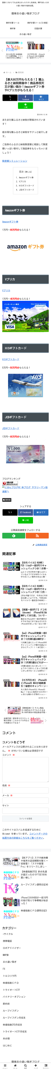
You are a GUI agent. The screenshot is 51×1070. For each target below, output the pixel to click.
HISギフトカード (26, 186)
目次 (21, 172)
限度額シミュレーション (14, 161)
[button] (45, 621)
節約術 (7, 500)
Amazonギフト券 (26, 177)
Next (48, 50)
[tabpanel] (14, 50)
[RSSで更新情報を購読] (37, 535)
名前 (6, 785)
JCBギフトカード (26, 190)
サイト (5, 805)
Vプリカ (22, 181)
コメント (8, 755)
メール (7, 795)
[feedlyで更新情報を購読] (13, 535)
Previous (2, 50)
